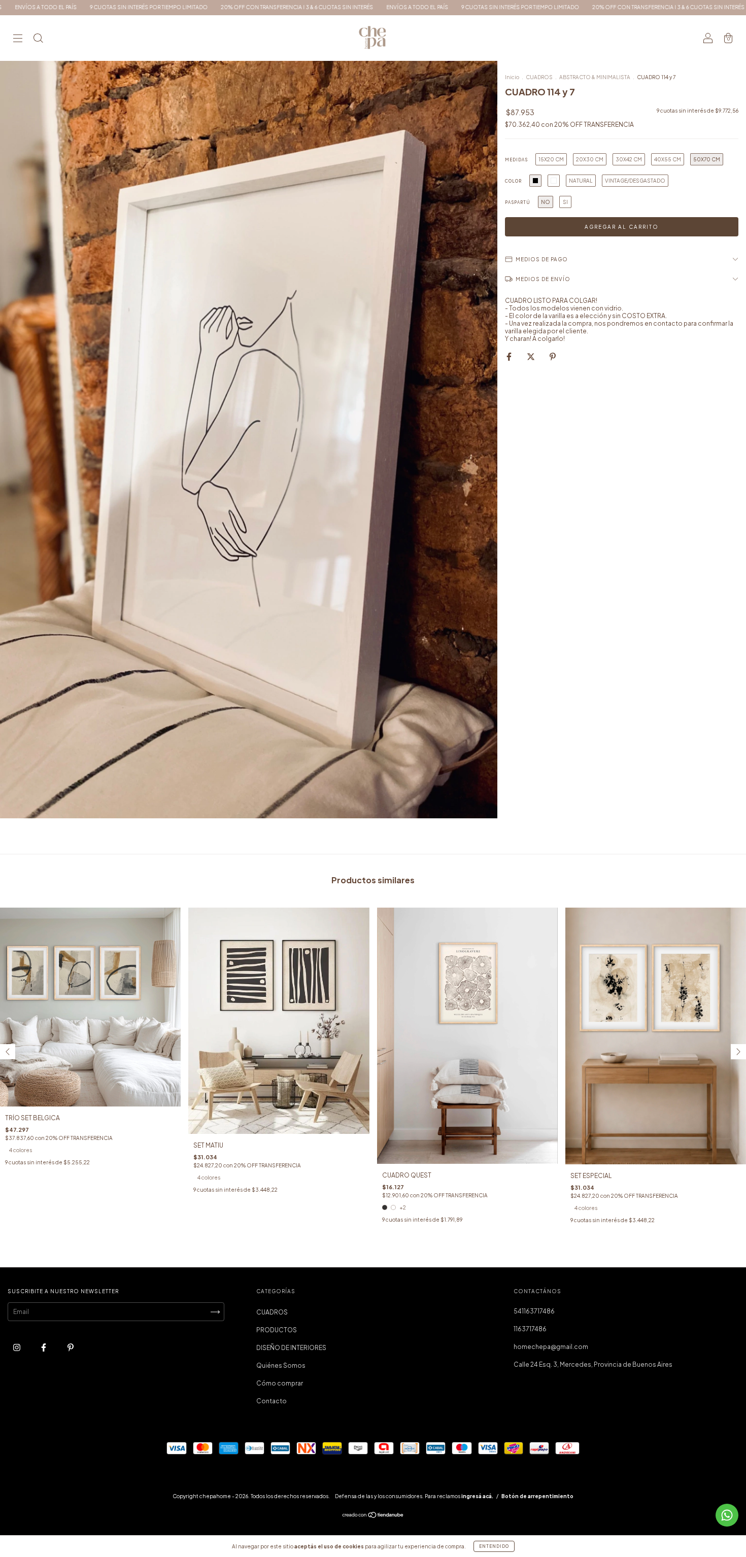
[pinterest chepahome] (70, 1348)
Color (513, 181)
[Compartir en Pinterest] (553, 356)
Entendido (494, 1546)
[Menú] (18, 39)
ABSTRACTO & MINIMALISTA (594, 77)
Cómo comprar (279, 1383)
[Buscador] (38, 39)
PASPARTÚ (517, 202)
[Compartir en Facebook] (509, 356)
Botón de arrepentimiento (537, 1496)
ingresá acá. (477, 1496)
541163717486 (534, 1311)
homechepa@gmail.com (551, 1347)
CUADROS (539, 77)
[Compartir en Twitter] (531, 356)
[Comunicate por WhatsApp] (727, 1515)
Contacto (271, 1401)
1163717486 (530, 1329)
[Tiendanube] (373, 1516)
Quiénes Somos (281, 1365)
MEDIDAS (516, 159)
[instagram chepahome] (17, 1348)
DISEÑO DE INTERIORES (291, 1348)
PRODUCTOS (276, 1330)
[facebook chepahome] (44, 1348)
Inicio (512, 77)
